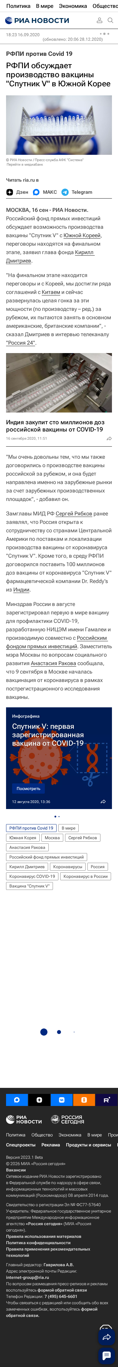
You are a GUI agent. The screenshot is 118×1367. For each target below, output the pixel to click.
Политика (15, 1135)
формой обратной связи (62, 1290)
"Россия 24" (20, 342)
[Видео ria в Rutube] (106, 1100)
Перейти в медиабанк (25, 164)
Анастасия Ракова (53, 663)
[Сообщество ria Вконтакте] (62, 1100)
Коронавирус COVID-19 (32, 876)
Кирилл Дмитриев (27, 866)
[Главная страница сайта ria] (36, 20)
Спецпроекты (20, 1145)
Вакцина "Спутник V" (29, 886)
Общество (42, 1135)
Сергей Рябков (74, 513)
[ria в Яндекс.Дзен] (39, 1100)
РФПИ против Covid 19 (39, 53)
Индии (21, 589)
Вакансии (16, 1170)
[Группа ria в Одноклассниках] (84, 1100)
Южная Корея (22, 837)
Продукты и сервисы (88, 1145)
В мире (68, 828)
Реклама (50, 1145)
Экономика (70, 1135)
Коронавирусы (67, 866)
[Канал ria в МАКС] (17, 1100)
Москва (52, 837)
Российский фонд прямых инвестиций (46, 857)
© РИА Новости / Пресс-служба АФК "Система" (45, 160)
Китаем (51, 292)
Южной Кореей (82, 235)
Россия (98, 866)
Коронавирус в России (86, 876)
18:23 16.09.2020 (23, 34)
